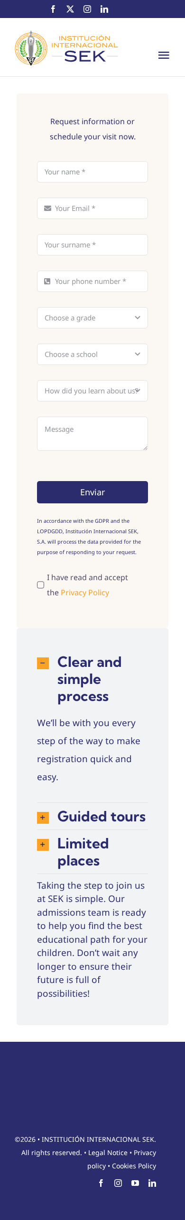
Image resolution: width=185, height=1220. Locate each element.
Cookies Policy (134, 1165)
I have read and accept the (87, 585)
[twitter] (70, 9)
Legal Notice (108, 1152)
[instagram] (87, 9)
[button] (92, 678)
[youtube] (135, 1183)
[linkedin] (104, 9)
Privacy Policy (85, 592)
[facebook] (53, 9)
